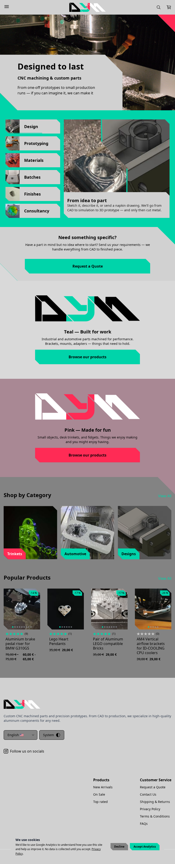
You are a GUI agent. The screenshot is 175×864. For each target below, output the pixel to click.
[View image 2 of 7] (105, 627)
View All (164, 495)
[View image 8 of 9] (28, 627)
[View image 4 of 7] (109, 627)
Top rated (100, 802)
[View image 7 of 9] (26, 627)
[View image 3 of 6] (64, 627)
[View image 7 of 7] (116, 627)
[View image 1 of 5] (148, 627)
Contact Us (148, 794)
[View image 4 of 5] (155, 627)
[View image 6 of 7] (114, 627)
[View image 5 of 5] (157, 627)
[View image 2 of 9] (15, 627)
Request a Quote (87, 266)
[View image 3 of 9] (17, 627)
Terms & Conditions (155, 816)
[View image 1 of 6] (60, 627)
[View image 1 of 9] (12, 627)
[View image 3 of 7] (107, 627)
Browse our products (87, 356)
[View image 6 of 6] (71, 627)
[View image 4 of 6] (66, 627)
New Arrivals (103, 787)
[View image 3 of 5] (153, 627)
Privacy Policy (150, 809)
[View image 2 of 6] (62, 627)
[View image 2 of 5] (151, 627)
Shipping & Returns (155, 802)
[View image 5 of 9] (22, 627)
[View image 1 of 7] (102, 627)
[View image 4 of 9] (19, 627)
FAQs (144, 823)
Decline (119, 847)
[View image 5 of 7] (111, 627)
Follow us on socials (27, 751)
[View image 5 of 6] (69, 627)
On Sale (99, 794)
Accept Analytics (145, 847)
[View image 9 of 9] (31, 627)
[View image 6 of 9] (24, 627)
